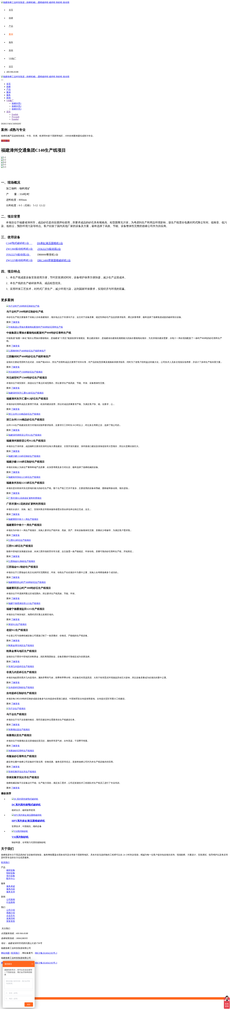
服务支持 (10, 892)
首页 (11, 10)
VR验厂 (12, 58)
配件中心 (10, 878)
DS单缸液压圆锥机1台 (50, 243)
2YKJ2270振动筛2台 (49, 248)
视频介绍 (10, 913)
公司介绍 (10, 910)
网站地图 (5, 953)
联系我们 (5, 862)
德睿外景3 (16, 109)
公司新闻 (10, 899)
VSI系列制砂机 (20, 837)
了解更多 (15, 322)
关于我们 (5, 141)
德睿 (11, 18)
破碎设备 (10, 870)
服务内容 (10, 889)
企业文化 (10, 915)
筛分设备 (10, 876)
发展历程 (10, 918)
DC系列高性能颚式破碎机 (26, 804)
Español (15, 119)
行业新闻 (10, 902)
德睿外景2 (16, 106)
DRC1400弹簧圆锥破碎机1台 (54, 260)
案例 (11, 34)
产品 (11, 26)
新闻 (11, 50)
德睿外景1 (16, 103)
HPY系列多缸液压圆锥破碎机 (28, 820)
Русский (15, 117)
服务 (11, 42)
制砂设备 (10, 873)
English (15, 114)
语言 (11, 66)
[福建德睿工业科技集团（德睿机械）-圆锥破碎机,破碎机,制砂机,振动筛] (35, 76)
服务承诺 (10, 886)
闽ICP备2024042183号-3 (46, 953)
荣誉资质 (10, 921)
